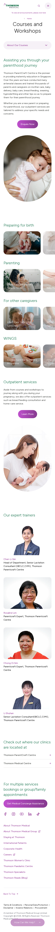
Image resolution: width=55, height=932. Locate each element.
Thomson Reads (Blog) (16, 877)
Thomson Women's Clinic (17, 860)
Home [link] (29, 19)
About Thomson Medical (17, 825)
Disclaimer (8, 908)
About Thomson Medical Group (20, 831)
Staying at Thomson (14, 837)
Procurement (41, 908)
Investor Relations (24, 908)
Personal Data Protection (36, 905)
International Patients (15, 843)
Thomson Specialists (14, 872)
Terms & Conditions (13, 905)
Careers (8, 854)
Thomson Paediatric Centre (18, 866)
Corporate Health (13, 848)
